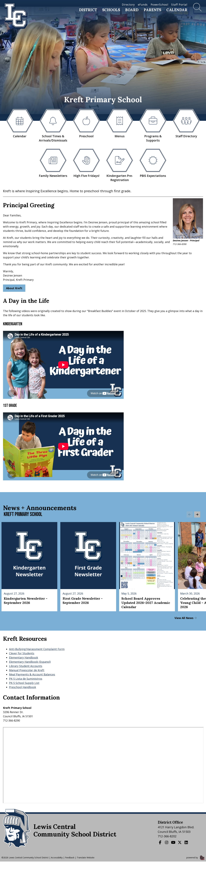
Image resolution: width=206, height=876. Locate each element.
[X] (180, 842)
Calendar (176, 10)
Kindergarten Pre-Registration (119, 178)
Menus (120, 136)
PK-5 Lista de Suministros (25, 678)
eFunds (143, 4)
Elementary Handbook (23, 657)
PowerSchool (159, 4)
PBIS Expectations (153, 176)
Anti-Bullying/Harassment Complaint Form (37, 649)
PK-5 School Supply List (24, 683)
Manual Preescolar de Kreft (26, 670)
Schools (111, 10)
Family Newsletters (53, 176)
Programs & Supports (153, 138)
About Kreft (14, 288)
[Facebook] (160, 842)
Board (132, 10)
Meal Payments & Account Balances (32, 674)
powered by (192, 857)
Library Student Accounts (25, 666)
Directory (128, 4)
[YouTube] (173, 842)
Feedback (69, 857)
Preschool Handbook (22, 687)
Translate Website (85, 857)
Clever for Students (21, 653)
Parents (152, 10)
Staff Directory (186, 136)
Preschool (86, 136)
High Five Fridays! (86, 176)
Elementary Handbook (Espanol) (30, 662)
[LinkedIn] (186, 842)
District (88, 10)
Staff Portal (179, 4)
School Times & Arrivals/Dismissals (53, 138)
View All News (184, 618)
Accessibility (57, 857)
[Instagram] (167, 842)
